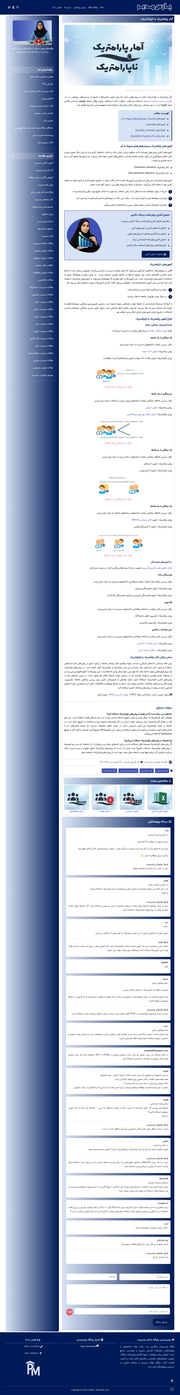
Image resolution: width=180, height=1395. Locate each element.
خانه (102, 7)
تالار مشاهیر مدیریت (44, 199)
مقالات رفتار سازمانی (44, 265)
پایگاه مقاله (93, 7)
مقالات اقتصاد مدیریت (43, 243)
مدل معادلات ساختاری (147, 643)
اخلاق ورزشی (47, 98)
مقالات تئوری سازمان (43, 250)
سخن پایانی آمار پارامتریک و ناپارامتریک (147, 136)
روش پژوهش (79, 7)
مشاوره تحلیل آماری (154, 254)
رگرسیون (145, 568)
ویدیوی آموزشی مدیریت (42, 375)
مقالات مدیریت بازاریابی (42, 294)
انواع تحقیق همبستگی (162, 568)
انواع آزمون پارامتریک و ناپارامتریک (150, 130)
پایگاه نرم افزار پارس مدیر (42, 192)
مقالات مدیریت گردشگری (41, 338)
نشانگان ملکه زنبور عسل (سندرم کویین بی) (33, 128)
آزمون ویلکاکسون (134, 414)
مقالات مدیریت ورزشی (43, 360)
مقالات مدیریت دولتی (43, 316)
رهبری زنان (48, 120)
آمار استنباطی (149, 101)
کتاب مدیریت (47, 236)
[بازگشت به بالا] (172, 1381)
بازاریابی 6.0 (47, 84)
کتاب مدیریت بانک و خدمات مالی (38, 91)
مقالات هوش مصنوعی (43, 368)
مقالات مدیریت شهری (43, 331)
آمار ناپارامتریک (109, 770)
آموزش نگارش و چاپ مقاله (41, 177)
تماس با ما (57, 7)
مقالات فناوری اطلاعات (43, 272)
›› (13, 40)
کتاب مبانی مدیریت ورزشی (41, 106)
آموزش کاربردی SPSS (118, 694)
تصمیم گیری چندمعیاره (42, 207)
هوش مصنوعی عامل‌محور (41, 76)
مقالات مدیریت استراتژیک (41, 287)
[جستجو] (17, 7)
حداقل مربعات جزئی (147, 650)
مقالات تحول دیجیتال (43, 258)
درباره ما (67, 7)
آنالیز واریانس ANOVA (141, 520)
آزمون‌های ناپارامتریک (155, 124)
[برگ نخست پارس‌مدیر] (154, 11)
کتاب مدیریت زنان (45, 142)
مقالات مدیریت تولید (43, 302)
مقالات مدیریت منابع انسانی (40, 353)
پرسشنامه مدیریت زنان (43, 135)
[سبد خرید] (9, 7)
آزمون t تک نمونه (150, 351)
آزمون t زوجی (151, 407)
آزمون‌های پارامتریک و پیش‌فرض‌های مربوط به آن (143, 118)
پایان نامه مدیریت (45, 185)
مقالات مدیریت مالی (44, 346)
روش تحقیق (47, 214)
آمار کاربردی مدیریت (155, 90)
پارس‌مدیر (168, 90)
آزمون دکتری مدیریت (43, 163)
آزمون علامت (150, 414)
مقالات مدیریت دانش (43, 309)
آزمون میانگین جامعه (158, 331)
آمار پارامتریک (146, 770)
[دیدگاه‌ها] (172, 1389)
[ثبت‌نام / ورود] (13, 7)
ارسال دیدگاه (161, 1322)
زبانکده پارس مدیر (45, 221)
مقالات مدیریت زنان (44, 324)
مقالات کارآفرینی (45, 280)
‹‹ (51, 40)
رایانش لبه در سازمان (43, 113)
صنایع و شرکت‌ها (45, 229)
